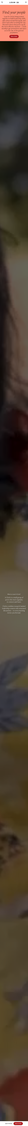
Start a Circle (14, 36)
